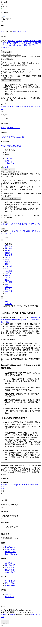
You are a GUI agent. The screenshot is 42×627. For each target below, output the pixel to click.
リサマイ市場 (10, 137)
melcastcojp (17, 128)
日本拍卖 (8, 248)
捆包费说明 (9, 570)
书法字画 (19, 45)
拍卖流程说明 (10, 547)
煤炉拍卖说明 (10, 552)
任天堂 (18, 106)
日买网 (7, 301)
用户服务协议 (10, 581)
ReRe (3, 137)
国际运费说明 (10, 572)
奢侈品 (9, 43)
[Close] (2, 625)
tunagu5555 (20, 137)
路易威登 (25, 106)
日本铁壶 (4, 106)
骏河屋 (7, 257)
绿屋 (12, 146)
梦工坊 (3, 146)
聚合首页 (8, 246)
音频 (4, 43)
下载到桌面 (9, 163)
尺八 (14, 106)
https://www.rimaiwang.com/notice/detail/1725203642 (19, 485)
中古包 (3, 45)
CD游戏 (38, 43)
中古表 (9, 45)
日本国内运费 (10, 565)
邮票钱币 (30, 45)
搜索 (3, 229)
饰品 (14, 45)
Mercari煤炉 (7, 320)
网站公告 (15, 31)
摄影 (14, 43)
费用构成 (8, 563)
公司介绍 (8, 594)
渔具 (25, 43)
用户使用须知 (10, 583)
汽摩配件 (4, 47)
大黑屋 (3, 128)
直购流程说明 (10, 549)
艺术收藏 (19, 43)
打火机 (37, 45)
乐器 (25, 45)
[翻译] (22, 172)
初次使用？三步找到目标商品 (11, 80)
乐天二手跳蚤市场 (30, 320)
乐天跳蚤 (33, 41)
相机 (10, 106)
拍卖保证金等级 (11, 554)
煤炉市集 (19, 41)
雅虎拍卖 (11, 41)
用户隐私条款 (10, 585)
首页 (2, 31)
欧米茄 (31, 106)
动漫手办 (31, 43)
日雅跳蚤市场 (17, 320)
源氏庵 (19, 146)
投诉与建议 (9, 597)
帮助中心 (23, 31)
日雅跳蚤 (26, 41)
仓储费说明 (9, 567)
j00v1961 (9, 128)
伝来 (8, 146)
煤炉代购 (33, 614)
